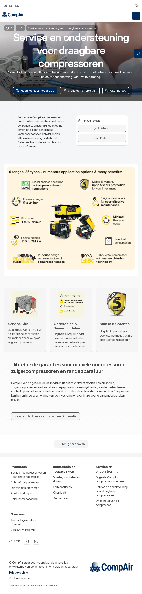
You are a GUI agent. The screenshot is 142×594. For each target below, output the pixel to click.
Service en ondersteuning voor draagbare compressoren (112, 491)
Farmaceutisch (62, 487)
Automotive (60, 498)
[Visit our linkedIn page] (27, 541)
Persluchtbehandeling (24, 499)
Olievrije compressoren (25, 488)
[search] (136, 6)
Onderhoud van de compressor (107, 503)
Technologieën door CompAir (23, 522)
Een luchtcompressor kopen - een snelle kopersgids (28, 474)
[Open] (136, 16)
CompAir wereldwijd (23, 529)
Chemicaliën (60, 492)
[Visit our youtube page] (36, 541)
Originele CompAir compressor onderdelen (110, 479)
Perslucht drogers (22, 493)
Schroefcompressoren (25, 482)
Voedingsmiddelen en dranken (66, 479)
